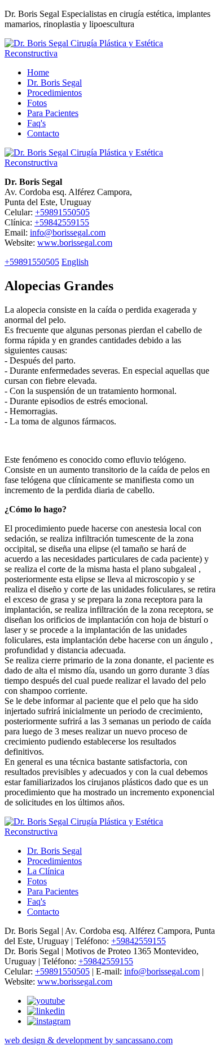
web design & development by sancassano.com (89, 1040)
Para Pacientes (52, 113)
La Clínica (45, 871)
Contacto (43, 133)
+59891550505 (62, 212)
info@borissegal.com (67, 232)
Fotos (37, 103)
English (75, 262)
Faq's (36, 123)
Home (38, 72)
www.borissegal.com (74, 242)
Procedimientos (54, 93)
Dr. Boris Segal (54, 82)
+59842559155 (61, 222)
